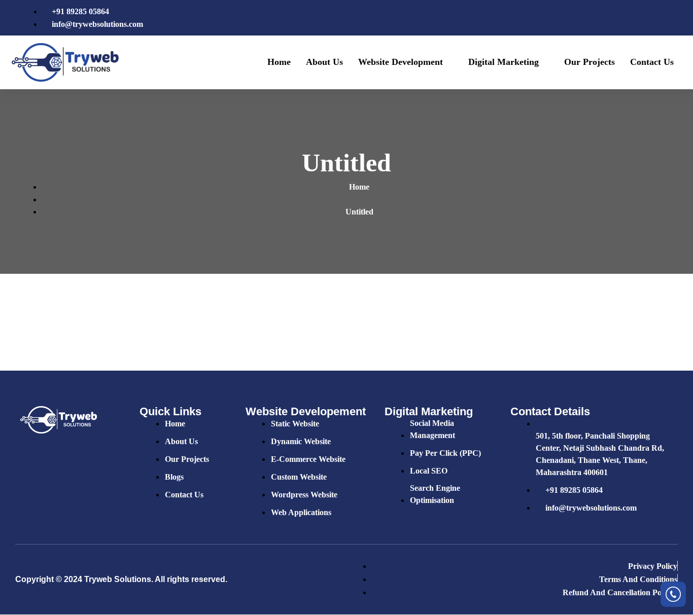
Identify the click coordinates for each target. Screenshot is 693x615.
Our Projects (589, 62)
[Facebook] (617, 17)
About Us (324, 62)
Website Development (400, 62)
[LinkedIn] (651, 17)
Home (279, 62)
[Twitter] (634, 17)
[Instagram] (668, 17)
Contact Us (652, 62)
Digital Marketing (503, 62)
